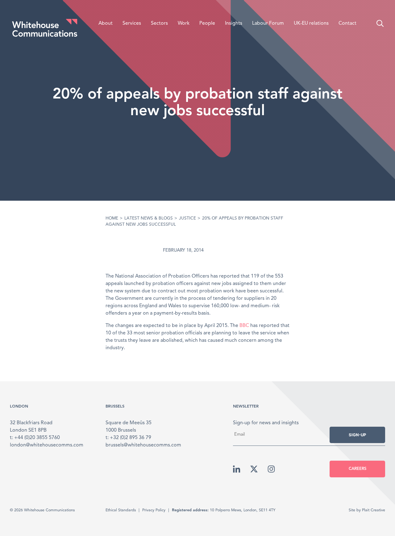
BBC (244, 325)
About (105, 23)
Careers (357, 469)
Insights (233, 23)
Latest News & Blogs (148, 218)
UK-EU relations (311, 23)
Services (132, 23)
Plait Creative (373, 510)
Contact (347, 23)
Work (183, 23)
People (207, 23)
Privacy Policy (153, 510)
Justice (187, 218)
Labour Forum (268, 23)
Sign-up (357, 434)
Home (112, 218)
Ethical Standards (121, 510)
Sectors (159, 23)
